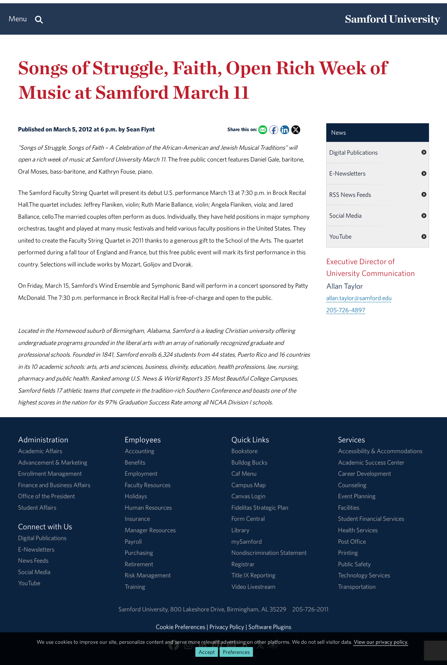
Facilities (348, 507)
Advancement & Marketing (52, 462)
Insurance (137, 518)
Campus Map (248, 485)
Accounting (139, 451)
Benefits (135, 462)
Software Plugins (269, 627)
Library (240, 530)
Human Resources (148, 507)
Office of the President (46, 496)
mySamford (246, 541)
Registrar (243, 564)
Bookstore (244, 451)
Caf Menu (244, 473)
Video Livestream (253, 586)
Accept (207, 652)
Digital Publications (353, 152)
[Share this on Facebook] (273, 130)
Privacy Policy (226, 627)
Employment (141, 473)
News (338, 132)
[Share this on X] (295, 130)
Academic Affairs (40, 451)
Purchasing (139, 552)
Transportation (357, 586)
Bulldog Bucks (249, 462)
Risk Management (148, 575)
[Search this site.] (39, 18)
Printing (348, 552)
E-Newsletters (347, 173)
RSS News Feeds (350, 194)
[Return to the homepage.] (392, 25)
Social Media (345, 215)
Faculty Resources (147, 485)
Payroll (133, 541)
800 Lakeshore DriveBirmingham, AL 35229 (228, 609)
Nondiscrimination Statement (269, 552)
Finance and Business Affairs (54, 485)
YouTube (340, 236)
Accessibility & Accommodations (380, 451)
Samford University (144, 609)
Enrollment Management (50, 473)
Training (135, 586)
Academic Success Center (371, 462)
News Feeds (33, 560)
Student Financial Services (371, 518)
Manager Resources (150, 530)
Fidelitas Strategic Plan (259, 507)
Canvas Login (248, 496)
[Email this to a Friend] (262, 130)
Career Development (364, 473)
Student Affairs (37, 507)
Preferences (236, 652)
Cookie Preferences (180, 627)
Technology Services (364, 575)
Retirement (139, 564)
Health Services (358, 530)
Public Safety (354, 564)
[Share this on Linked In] (284, 130)
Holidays (136, 496)
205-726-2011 (310, 609)
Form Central (248, 518)
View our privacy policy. (381, 642)
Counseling (352, 485)
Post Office (352, 541)
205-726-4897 (345, 310)
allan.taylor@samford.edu (359, 298)
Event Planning (357, 496)
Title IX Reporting (253, 575)
